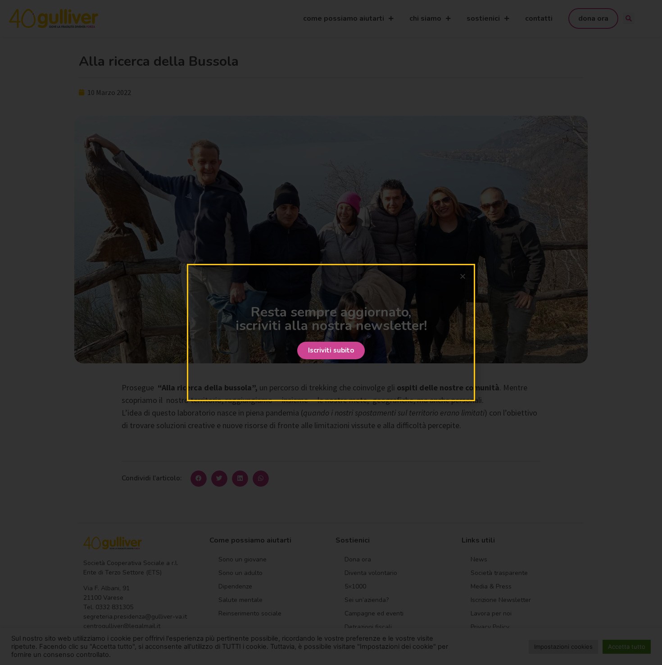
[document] (331, 332)
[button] (331, 350)
